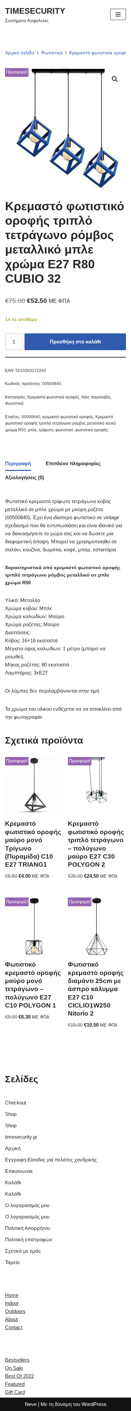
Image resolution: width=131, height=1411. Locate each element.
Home (11, 1295)
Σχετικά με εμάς (23, 1251)
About (11, 1319)
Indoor (12, 1303)
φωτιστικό (64, 430)
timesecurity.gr (21, 1137)
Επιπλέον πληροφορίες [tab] (73, 463)
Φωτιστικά (51, 52)
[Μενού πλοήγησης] (118, 14)
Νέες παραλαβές (96, 397)
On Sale (14, 1368)
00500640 (30, 417)
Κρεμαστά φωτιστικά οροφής (99, 52)
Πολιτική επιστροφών (28, 1239)
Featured (15, 1384)
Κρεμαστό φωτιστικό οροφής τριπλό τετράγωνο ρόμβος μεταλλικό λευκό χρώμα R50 (60, 423)
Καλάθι (13, 1182)
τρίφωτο (46, 430)
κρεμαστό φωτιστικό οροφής (67, 417)
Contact (13, 1327)
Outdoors (15, 1311)
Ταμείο (12, 1262)
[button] (115, 79)
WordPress (94, 1404)
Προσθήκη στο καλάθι (75, 341)
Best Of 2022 (19, 1376)
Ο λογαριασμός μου (27, 1205)
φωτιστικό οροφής (91, 430)
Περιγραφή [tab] (18, 463)
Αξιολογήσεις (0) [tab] (24, 477)
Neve (31, 1404)
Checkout (15, 1102)
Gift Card (15, 1392)
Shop (10, 1114)
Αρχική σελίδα (19, 52)
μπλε (32, 430)
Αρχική (12, 1148)
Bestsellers (17, 1360)
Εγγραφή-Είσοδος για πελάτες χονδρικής (51, 1159)
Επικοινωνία (19, 1171)
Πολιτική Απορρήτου (27, 1228)
